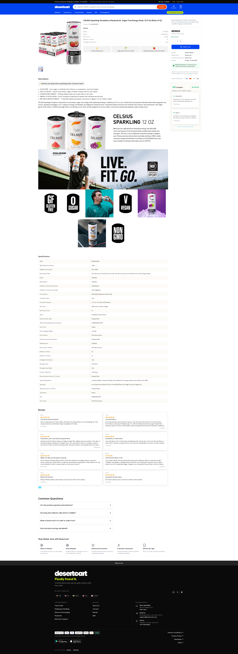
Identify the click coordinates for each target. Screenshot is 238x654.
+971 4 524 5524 (145, 624)
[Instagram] (173, 592)
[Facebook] (181, 592)
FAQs (180, 643)
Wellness (57, 12)
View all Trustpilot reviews (185, 126)
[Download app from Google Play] (61, 641)
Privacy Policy (177, 636)
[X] (177, 592)
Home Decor (67, 12)
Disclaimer (178, 639)
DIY (96, 12)
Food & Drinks (79, 12)
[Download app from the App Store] (75, 641)
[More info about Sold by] (194, 52)
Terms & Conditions (175, 633)
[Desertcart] (62, 7)
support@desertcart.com (148, 617)
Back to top (119, 563)
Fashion (89, 12)
